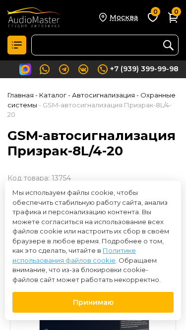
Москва (124, 17)
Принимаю (93, 302)
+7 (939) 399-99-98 (144, 68)
